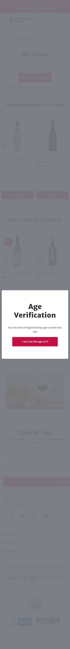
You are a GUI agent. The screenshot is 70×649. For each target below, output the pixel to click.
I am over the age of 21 (35, 342)
